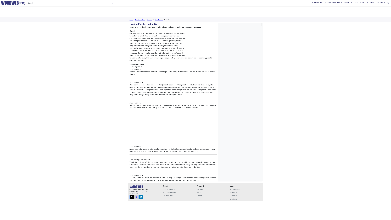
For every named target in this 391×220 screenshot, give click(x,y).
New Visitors (234, 189)
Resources (316, 3)
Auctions (233, 199)
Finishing (149, 20)
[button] (132, 197)
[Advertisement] (195, 12)
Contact (199, 196)
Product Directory (333, 3)
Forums (347, 3)
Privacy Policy (168, 196)
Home (131, 20)
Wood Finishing (159, 20)
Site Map (200, 189)
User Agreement (169, 189)
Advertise (233, 196)
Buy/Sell (363, 3)
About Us (233, 192)
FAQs (199, 192)
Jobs (356, 3)
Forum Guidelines (169, 192)
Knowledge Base (377, 3)
